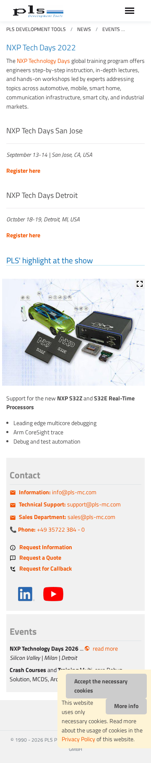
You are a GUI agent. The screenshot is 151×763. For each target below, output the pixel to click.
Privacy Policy (78, 739)
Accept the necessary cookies (101, 686)
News (84, 29)
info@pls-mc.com (57, 492)
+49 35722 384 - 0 (51, 529)
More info (126, 706)
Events (111, 29)
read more (105, 648)
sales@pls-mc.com (67, 517)
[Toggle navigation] (129, 10)
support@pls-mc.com (70, 504)
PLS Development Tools (36, 29)
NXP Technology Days (43, 61)
